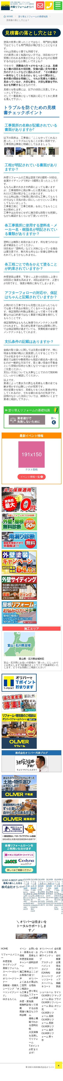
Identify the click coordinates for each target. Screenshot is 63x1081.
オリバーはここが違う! (33, 971)
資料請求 (33, 962)
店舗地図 (26, 887)
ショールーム (46, 992)
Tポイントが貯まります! (34, 1049)
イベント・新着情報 (24, 952)
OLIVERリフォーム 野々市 (47, 1036)
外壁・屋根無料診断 (24, 1004)
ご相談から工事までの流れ (24, 992)
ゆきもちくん (9, 999)
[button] (58, 5)
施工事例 (24, 971)
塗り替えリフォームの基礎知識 (29, 410)
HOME (4, 948)
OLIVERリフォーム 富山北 (47, 1006)
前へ (53, 418)
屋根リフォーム (11, 968)
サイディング (9, 964)
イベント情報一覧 (30, 476)
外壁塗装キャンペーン (24, 962)
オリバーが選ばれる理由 (33, 982)
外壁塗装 (7, 961)
